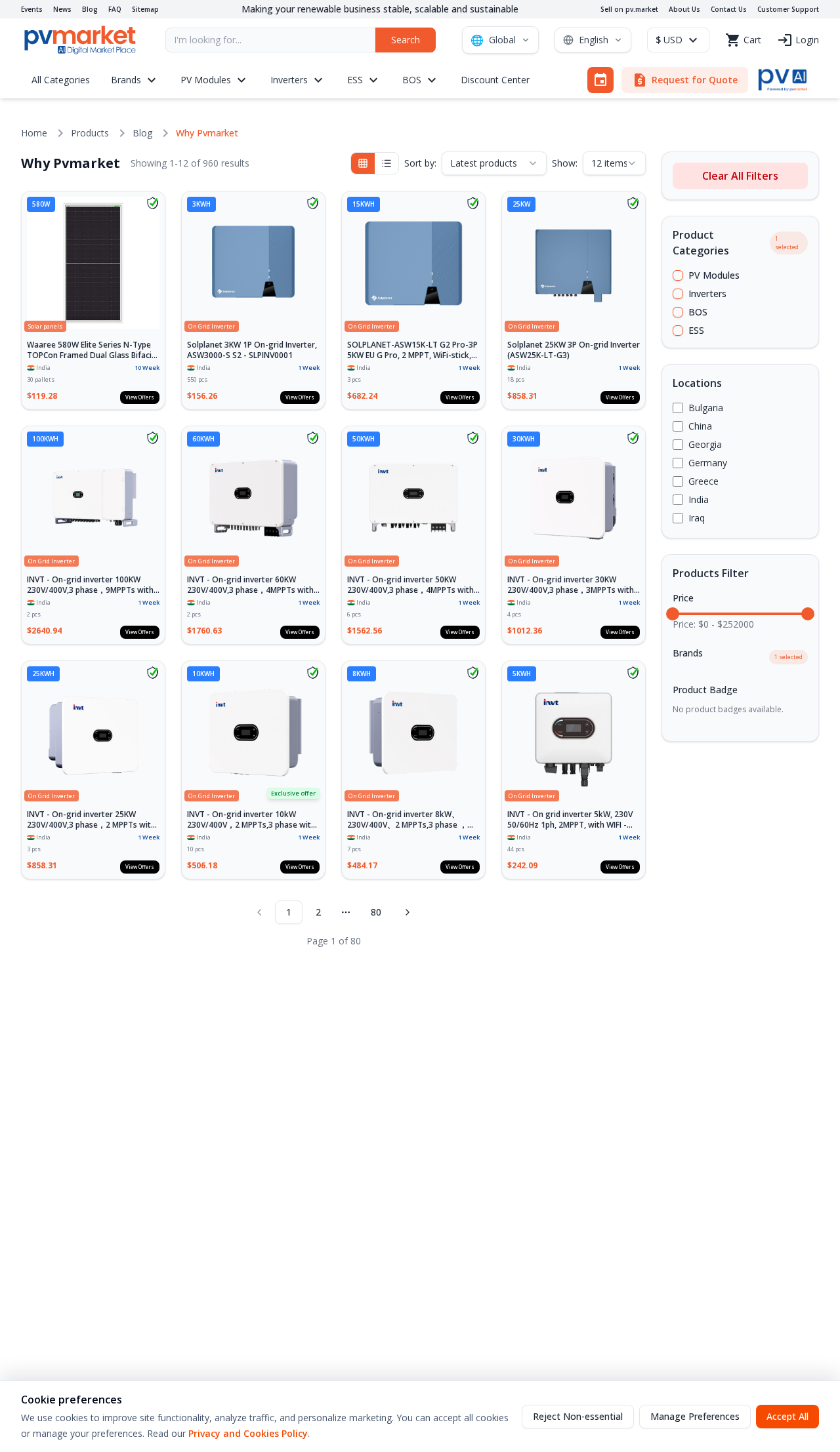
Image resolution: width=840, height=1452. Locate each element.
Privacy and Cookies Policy (248, 1433)
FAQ (114, 9)
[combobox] (494, 163)
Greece (703, 481)
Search (405, 39)
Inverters (707, 293)
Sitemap (145, 9)
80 (376, 912)
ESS (696, 330)
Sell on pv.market (629, 9)
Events (32, 9)
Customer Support (788, 9)
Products (90, 133)
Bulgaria (705, 407)
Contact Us (729, 9)
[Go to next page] (407, 912)
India (698, 499)
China (700, 426)
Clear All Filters (740, 176)
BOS (697, 312)
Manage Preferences (695, 1416)
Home (34, 133)
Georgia (705, 444)
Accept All (787, 1416)
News (62, 9)
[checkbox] (678, 275)
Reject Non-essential (578, 1416)
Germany (707, 462)
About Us (684, 9)
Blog (90, 9)
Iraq (696, 518)
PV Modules (714, 275)
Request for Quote (685, 80)
